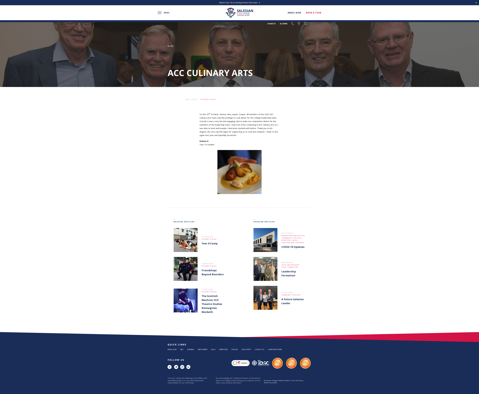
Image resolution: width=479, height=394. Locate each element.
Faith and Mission (290, 265)
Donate (272, 24)
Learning (190, 349)
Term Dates (223, 349)
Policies (235, 349)
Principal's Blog (289, 240)
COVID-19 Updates (292, 247)
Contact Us (259, 349)
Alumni (284, 24)
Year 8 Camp (210, 243)
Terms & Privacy (297, 380)
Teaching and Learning (292, 242)
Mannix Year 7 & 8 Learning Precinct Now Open (238, 2)
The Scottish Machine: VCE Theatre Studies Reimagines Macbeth (212, 304)
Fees (181, 349)
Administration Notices (293, 235)
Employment (203, 349)
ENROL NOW (294, 12)
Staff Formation (289, 267)
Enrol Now (172, 349)
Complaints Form (275, 349)
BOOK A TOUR (313, 12)
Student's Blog (208, 99)
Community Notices (291, 238)
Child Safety (246, 349)
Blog (213, 349)
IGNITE (274, 383)
